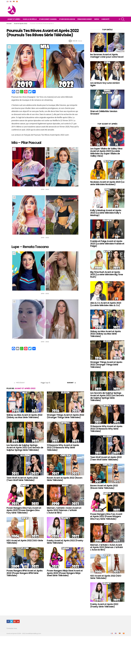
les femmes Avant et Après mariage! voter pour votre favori (106, 55)
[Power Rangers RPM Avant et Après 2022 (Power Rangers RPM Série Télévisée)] (25, 557)
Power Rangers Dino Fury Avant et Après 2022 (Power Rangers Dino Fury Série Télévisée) (24, 510)
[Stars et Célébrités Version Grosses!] (107, 99)
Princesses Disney (84, 19)
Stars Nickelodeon (67, 19)
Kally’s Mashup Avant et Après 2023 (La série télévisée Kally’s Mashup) (105, 213)
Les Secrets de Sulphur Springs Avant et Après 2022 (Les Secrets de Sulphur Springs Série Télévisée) (25, 447)
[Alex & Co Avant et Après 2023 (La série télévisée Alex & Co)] (107, 290)
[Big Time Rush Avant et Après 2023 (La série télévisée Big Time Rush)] (107, 260)
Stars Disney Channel (48, 19)
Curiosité (105, 19)
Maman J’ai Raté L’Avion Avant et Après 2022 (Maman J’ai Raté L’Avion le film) (64, 510)
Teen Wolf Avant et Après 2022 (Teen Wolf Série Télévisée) (22, 479)
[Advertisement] (45, 366)
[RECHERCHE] (122, 19)
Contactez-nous (12, 628)
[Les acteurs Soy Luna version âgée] (107, 70)
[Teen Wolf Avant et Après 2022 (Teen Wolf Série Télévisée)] (25, 464)
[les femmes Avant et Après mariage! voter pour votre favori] (107, 42)
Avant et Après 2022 (25, 388)
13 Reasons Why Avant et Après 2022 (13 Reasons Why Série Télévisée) (63, 447)
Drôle (96, 19)
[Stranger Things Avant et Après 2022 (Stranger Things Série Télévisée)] (65, 401)
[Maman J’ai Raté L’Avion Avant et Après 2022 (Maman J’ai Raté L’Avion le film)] (65, 494)
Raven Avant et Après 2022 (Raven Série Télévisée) (64, 479)
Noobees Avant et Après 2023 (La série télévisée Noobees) (107, 183)
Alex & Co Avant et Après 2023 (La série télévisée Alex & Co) (105, 304)
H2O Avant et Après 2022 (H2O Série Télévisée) (25, 541)
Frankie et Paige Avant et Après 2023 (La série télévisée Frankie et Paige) (107, 243)
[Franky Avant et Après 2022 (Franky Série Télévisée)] (65, 527)
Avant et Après (14, 19)
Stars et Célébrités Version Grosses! (103, 112)
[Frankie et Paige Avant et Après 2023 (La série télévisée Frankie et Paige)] (107, 229)
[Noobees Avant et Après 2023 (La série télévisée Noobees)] (107, 169)
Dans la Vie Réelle (30, 19)
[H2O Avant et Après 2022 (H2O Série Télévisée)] (25, 527)
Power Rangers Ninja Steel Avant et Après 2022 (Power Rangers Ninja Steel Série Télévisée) (65, 573)
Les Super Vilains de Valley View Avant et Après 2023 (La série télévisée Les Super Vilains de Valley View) (106, 152)
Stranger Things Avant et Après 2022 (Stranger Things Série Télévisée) (65, 416)
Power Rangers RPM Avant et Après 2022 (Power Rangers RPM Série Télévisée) (24, 573)
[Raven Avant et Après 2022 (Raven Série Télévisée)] (65, 464)
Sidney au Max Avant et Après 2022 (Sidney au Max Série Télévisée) (24, 416)
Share (9, 46)
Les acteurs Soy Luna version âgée (105, 84)
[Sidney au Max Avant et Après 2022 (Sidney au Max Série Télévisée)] (25, 401)
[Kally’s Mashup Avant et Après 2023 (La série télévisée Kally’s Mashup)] (107, 198)
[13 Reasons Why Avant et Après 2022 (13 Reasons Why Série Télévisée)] (65, 432)
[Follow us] (119, 19)
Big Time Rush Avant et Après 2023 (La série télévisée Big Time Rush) (106, 274)
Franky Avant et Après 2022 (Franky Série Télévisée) (65, 541)
